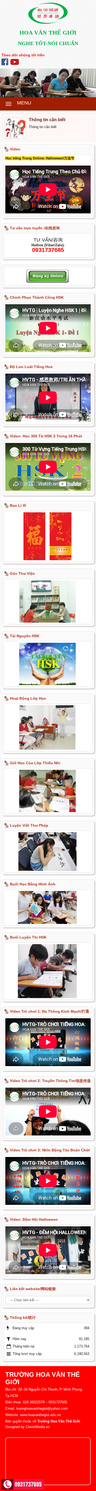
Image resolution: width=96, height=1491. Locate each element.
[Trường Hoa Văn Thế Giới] (48, 13)
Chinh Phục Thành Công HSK (37, 297)
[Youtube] (14, 62)
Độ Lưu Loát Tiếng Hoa (31, 367)
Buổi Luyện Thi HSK (28, 937)
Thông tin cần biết (47, 119)
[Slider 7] (48, 83)
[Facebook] (4, 62)
